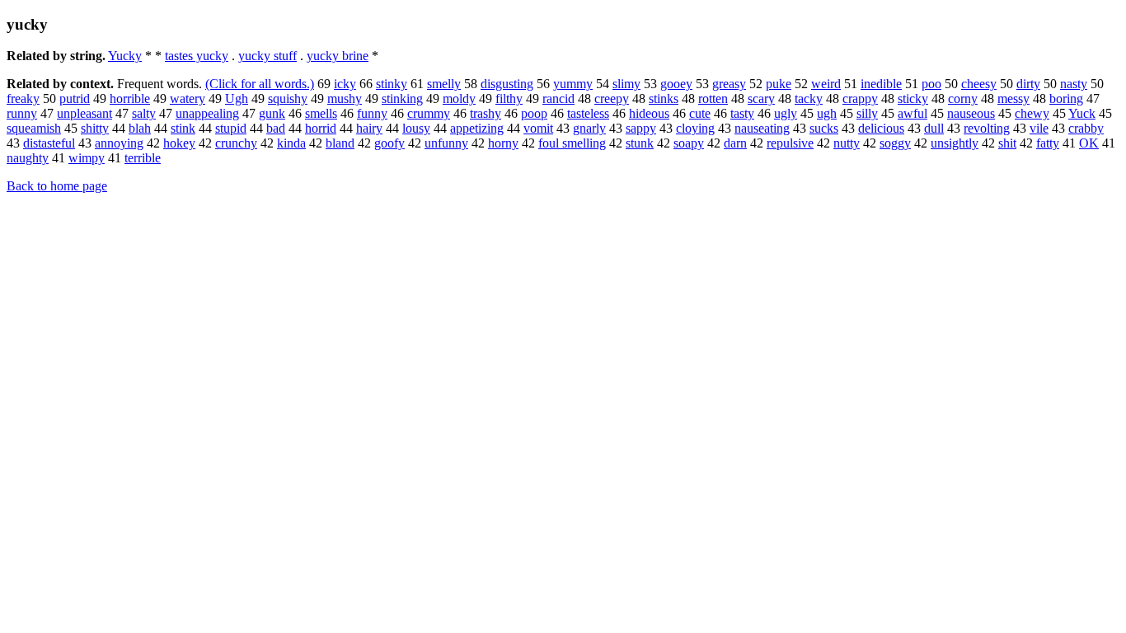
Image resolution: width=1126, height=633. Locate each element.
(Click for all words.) (259, 84)
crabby (1086, 128)
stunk (640, 143)
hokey (179, 143)
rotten (713, 98)
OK (1089, 143)
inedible (881, 84)
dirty (1028, 84)
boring (1066, 98)
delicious (881, 128)
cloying (695, 128)
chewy (1032, 113)
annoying (119, 143)
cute (700, 113)
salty (144, 113)
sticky (913, 98)
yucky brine (337, 56)
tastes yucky (196, 56)
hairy (369, 128)
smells (321, 113)
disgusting (507, 84)
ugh (827, 113)
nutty (846, 143)
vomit (538, 128)
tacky (809, 98)
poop (534, 113)
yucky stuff (267, 56)
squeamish (34, 128)
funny (372, 113)
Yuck (1082, 113)
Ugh (236, 98)
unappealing (207, 113)
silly (867, 113)
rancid (558, 98)
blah (140, 128)
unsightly (954, 143)
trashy (485, 113)
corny (963, 98)
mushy (344, 98)
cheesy (979, 84)
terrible (142, 158)
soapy (688, 143)
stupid (230, 128)
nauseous (971, 113)
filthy (509, 98)
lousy (416, 128)
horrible (130, 98)
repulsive (790, 143)
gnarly (589, 128)
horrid (320, 128)
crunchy (236, 143)
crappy (860, 98)
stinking (402, 98)
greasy (729, 84)
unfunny (446, 143)
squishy (287, 98)
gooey (676, 84)
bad (275, 128)
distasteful (49, 143)
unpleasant (84, 113)
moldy (459, 98)
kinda (291, 143)
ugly (785, 113)
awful (912, 113)
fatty (1047, 143)
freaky (23, 98)
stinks (663, 98)
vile (1039, 128)
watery (187, 98)
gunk (272, 113)
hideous (649, 113)
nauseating (762, 128)
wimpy (86, 158)
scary (761, 98)
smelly (444, 84)
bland (340, 143)
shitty (95, 128)
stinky (391, 84)
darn (735, 143)
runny (22, 113)
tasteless (588, 113)
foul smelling (572, 143)
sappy (641, 128)
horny (503, 143)
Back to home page (57, 186)
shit (1007, 143)
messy (1013, 98)
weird (826, 84)
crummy (428, 113)
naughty (28, 158)
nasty (1073, 84)
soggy (895, 143)
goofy (389, 143)
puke (778, 84)
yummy (573, 84)
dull (934, 128)
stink (183, 128)
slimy (626, 84)
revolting (987, 128)
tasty (742, 113)
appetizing (477, 128)
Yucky (125, 56)
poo (931, 84)
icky (345, 84)
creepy (611, 98)
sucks (823, 128)
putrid (74, 98)
